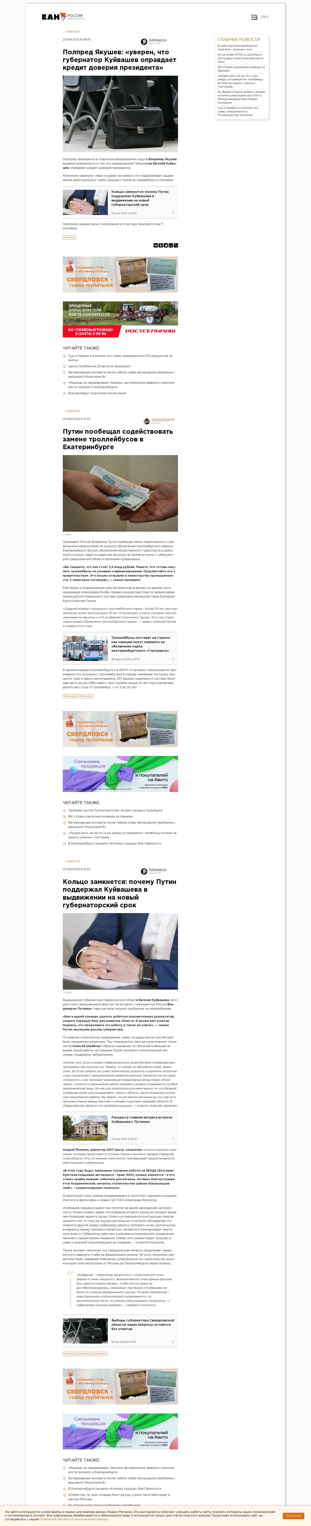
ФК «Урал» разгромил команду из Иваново (100, 816)
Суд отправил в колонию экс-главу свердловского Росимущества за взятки (120, 358)
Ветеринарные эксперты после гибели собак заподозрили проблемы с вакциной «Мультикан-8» (121, 374)
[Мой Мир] (171, 245)
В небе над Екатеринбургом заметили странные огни (237, 48)
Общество (86, 696)
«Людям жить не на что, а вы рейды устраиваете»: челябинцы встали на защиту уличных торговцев (122, 835)
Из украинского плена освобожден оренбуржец (104, 1505)
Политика (69, 237)
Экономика (70, 696)
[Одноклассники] (161, 245)
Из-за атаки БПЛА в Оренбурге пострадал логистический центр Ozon (240, 58)
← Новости (71, 32)
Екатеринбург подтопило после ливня (97, 393)
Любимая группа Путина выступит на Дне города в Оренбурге (115, 810)
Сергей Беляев (163, 419)
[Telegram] (166, 245)
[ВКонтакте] (156, 245)
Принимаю (293, 1515)
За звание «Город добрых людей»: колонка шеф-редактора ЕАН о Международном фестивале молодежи (242, 97)
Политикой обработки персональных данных (73, 1519)
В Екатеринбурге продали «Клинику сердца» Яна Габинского (114, 843)
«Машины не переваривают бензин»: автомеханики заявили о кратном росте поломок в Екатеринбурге (121, 385)
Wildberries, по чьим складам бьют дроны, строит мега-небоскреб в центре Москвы (119, 1497)
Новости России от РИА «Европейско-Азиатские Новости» (54, 17)
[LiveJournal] (176, 245)
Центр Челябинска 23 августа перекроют (99, 366)
